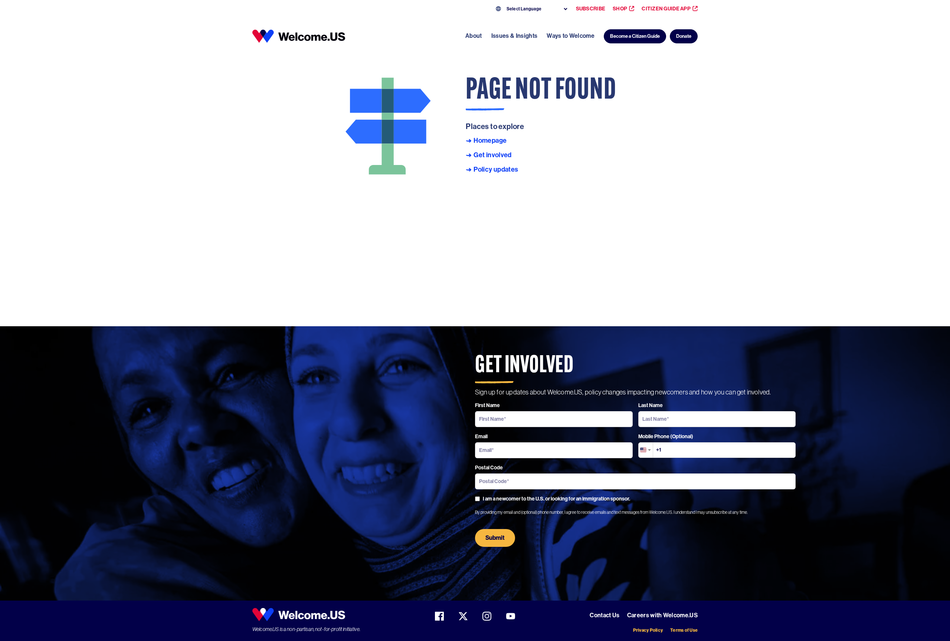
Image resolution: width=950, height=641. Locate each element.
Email (481, 436)
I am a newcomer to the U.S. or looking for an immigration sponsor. (556, 499)
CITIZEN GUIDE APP (666, 8)
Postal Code (489, 468)
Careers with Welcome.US (662, 615)
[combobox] (645, 450)
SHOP (620, 8)
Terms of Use (684, 630)
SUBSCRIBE (591, 8)
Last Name (650, 405)
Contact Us (604, 615)
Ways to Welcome (570, 35)
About (473, 35)
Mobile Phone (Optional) (665, 436)
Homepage (490, 141)
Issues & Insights (514, 35)
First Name (487, 405)
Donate (683, 36)
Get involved (492, 155)
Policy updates (496, 170)
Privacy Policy (648, 630)
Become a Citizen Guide (635, 36)
